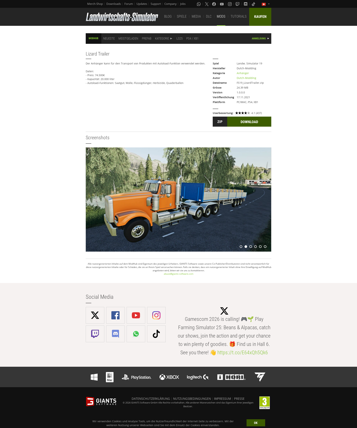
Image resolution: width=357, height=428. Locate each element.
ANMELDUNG (259, 38)
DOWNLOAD (249, 122)
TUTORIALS (239, 16)
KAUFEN (260, 16)
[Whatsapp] (199, 4)
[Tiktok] (254, 4)
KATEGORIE (162, 38)
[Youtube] (222, 4)
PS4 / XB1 (192, 38)
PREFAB (146, 38)
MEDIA (196, 16)
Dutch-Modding (246, 78)
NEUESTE (109, 38)
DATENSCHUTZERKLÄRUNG (151, 399)
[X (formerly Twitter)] (207, 4)
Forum (128, 4)
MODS (221, 16)
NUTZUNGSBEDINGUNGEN (192, 399)
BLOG (168, 16)
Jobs (183, 4)
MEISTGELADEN (128, 38)
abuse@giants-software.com (178, 273)
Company (170, 4)
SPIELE (181, 16)
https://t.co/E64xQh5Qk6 (242, 352)
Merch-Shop (95, 4)
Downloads (113, 4)
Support (156, 4)
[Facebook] (214, 4)
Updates (141, 4)
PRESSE (239, 399)
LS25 (179, 38)
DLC (209, 16)
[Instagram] (230, 4)
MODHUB (93, 38)
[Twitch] (238, 4)
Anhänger (243, 73)
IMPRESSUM (222, 399)
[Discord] (246, 4)
